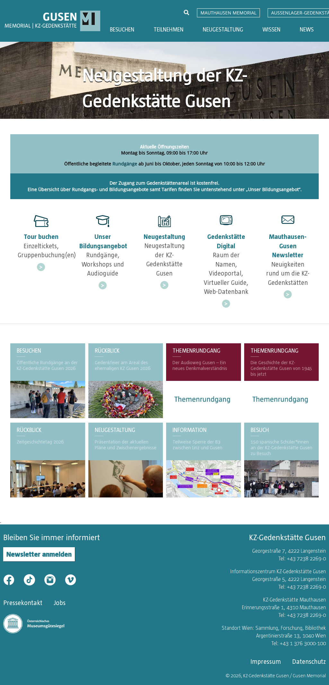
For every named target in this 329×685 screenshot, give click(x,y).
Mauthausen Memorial (228, 13)
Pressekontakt (22, 602)
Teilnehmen (168, 29)
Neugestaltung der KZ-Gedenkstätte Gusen (164, 87)
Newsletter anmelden (39, 554)
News (307, 29)
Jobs (60, 602)
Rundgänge (124, 164)
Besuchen (122, 29)
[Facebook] (12, 579)
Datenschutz (309, 661)
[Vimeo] (70, 579)
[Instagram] (54, 579)
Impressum (265, 661)
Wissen (271, 29)
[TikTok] (33, 579)
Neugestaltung (223, 29)
